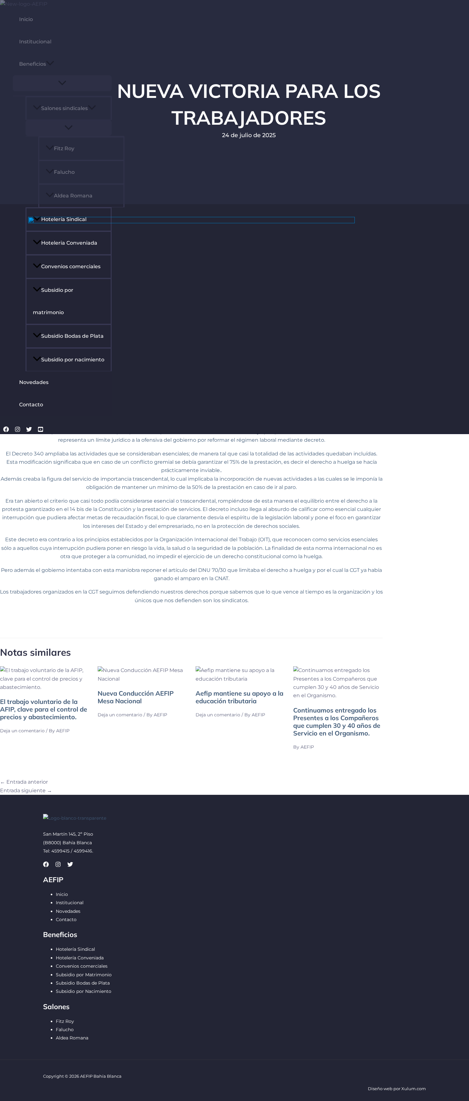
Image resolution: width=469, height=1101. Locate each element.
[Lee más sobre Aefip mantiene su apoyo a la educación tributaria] (240, 679)
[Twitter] (29, 430)
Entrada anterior (24, 782)
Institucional (70, 902)
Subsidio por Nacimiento (83, 991)
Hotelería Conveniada (80, 958)
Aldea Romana (72, 1038)
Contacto (31, 405)
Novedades (68, 911)
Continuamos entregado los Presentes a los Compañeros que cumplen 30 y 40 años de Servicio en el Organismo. (336, 721)
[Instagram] (17, 430)
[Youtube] (40, 430)
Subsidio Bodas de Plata (83, 983)
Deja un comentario (22, 731)
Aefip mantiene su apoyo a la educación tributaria (239, 697)
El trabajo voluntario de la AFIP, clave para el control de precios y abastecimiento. (43, 709)
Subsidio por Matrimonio (84, 975)
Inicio (62, 894)
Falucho (65, 1029)
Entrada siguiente (26, 790)
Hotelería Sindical (75, 949)
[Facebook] (6, 430)
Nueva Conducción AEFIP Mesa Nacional (136, 697)
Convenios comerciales (82, 966)
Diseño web (380, 1088)
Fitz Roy (65, 1021)
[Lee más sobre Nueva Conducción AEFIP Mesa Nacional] (142, 679)
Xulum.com (413, 1088)
